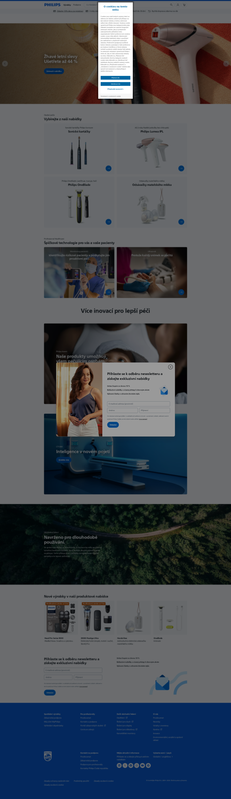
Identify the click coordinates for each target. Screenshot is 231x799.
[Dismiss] (170, 367)
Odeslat (113, 424)
